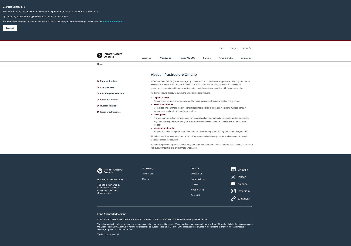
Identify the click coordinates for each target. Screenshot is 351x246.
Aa (221, 48)
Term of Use (147, 174)
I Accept (10, 28)
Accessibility (148, 168)
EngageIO (244, 198)
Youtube (243, 184)
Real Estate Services (163, 104)
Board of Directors (109, 99)
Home (100, 64)
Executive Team (107, 87)
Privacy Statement (112, 21)
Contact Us (246, 58)
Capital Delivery (161, 97)
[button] (245, 48)
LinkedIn (243, 169)
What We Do (165, 58)
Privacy (145, 179)
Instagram (244, 191)
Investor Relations (109, 106)
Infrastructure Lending (164, 128)
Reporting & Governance (112, 93)
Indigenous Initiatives (110, 112)
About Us (146, 58)
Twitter (242, 176)
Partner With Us (187, 58)
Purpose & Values (108, 81)
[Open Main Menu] (178, 50)
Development (160, 114)
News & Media (226, 58)
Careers (207, 58)
